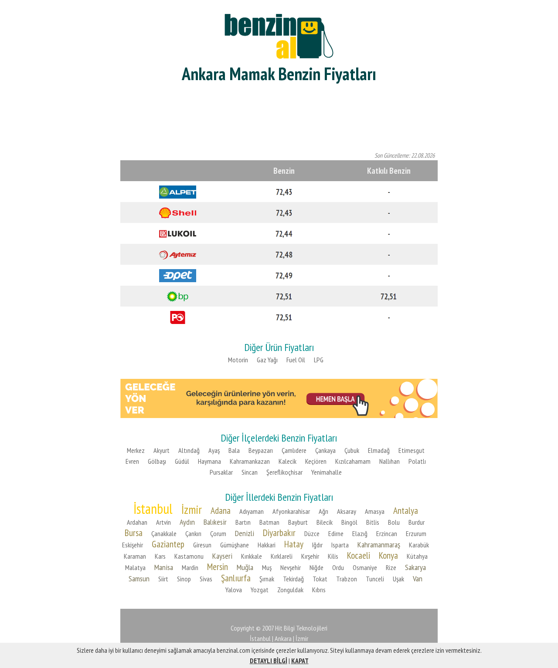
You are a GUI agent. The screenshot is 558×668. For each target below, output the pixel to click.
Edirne (336, 533)
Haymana (209, 461)
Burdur (416, 522)
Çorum (218, 533)
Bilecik (324, 522)
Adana (221, 510)
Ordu (338, 567)
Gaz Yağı (267, 359)
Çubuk (351, 450)
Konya (388, 555)
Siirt (163, 578)
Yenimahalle (326, 472)
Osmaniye (365, 567)
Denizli (244, 533)
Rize (391, 567)
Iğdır (317, 544)
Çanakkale (164, 533)
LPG (318, 359)
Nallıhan (389, 461)
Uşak (398, 578)
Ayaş (214, 450)
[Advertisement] (279, 117)
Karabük (419, 544)
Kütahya (417, 556)
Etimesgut (411, 450)
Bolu (394, 522)
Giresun (202, 544)
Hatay (293, 544)
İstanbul (153, 508)
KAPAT (300, 660)
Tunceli (375, 578)
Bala (234, 450)
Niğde (316, 567)
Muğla (245, 567)
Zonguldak (290, 589)
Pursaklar (221, 472)
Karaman (135, 556)
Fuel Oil (295, 359)
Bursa (134, 532)
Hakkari (267, 544)
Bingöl (349, 522)
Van (417, 579)
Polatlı (417, 461)
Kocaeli (358, 555)
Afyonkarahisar (291, 511)
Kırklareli (282, 556)
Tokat (320, 578)
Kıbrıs (319, 589)
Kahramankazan (250, 461)
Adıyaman (251, 511)
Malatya (135, 567)
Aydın (187, 522)
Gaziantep (168, 544)
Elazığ (359, 533)
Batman (269, 522)
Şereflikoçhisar (284, 472)
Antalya (405, 510)
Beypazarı (260, 450)
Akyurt (161, 450)
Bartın (243, 522)
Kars (160, 556)
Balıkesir (215, 522)
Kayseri (222, 556)
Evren (132, 461)
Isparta (340, 544)
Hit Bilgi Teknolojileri (301, 628)
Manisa (163, 567)
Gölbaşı (157, 461)
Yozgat (260, 589)
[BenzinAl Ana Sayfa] (279, 35)
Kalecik (287, 461)
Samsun (139, 579)
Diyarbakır (279, 532)
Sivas (206, 578)
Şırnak (266, 578)
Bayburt (298, 522)
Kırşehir (310, 556)
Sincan (250, 472)
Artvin (163, 522)
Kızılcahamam (353, 461)
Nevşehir (290, 567)
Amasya (374, 511)
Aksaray (346, 511)
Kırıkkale (251, 556)
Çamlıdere (294, 450)
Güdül (182, 461)
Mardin (190, 567)
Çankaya (325, 450)
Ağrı (323, 511)
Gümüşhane (234, 544)
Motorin (238, 359)
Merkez (136, 450)
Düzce (312, 533)
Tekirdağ (293, 578)
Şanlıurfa (236, 578)
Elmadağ (379, 450)
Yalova (233, 589)
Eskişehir (132, 544)
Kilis (333, 556)
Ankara (283, 638)
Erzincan (386, 533)
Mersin (217, 566)
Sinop (184, 578)
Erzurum (416, 533)
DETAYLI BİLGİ (268, 660)
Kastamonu (189, 556)
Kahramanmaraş (378, 545)
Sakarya (415, 567)
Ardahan (137, 522)
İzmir (191, 509)
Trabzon (346, 578)
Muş (267, 567)
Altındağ (189, 450)
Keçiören (316, 461)
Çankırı (193, 533)
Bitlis (372, 522)
